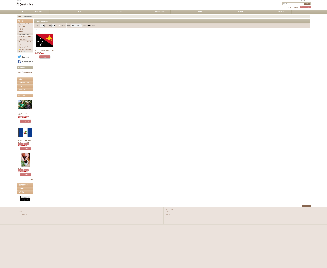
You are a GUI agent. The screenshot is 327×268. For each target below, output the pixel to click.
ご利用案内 (21, 188)
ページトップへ (307, 205)
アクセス (21, 86)
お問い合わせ (22, 192)
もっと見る (30, 179)
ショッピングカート (23, 214)
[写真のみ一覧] (90, 25)
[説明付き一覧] (94, 25)
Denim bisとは (22, 89)
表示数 (38, 25)
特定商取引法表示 (23, 185)
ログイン (289, 7)
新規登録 (296, 7)
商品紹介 (21, 79)
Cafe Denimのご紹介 (24, 82)
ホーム (20, 209)
